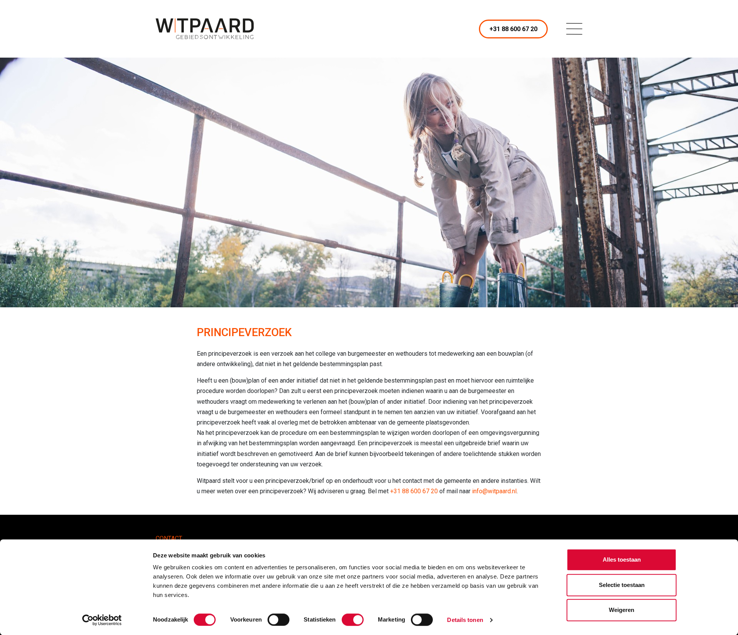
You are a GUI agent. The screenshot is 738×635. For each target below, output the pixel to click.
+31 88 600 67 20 (513, 29)
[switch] (278, 619)
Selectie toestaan (622, 585)
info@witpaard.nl (494, 491)
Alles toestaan (622, 559)
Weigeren (621, 610)
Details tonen (465, 620)
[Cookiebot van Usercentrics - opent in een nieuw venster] (102, 620)
